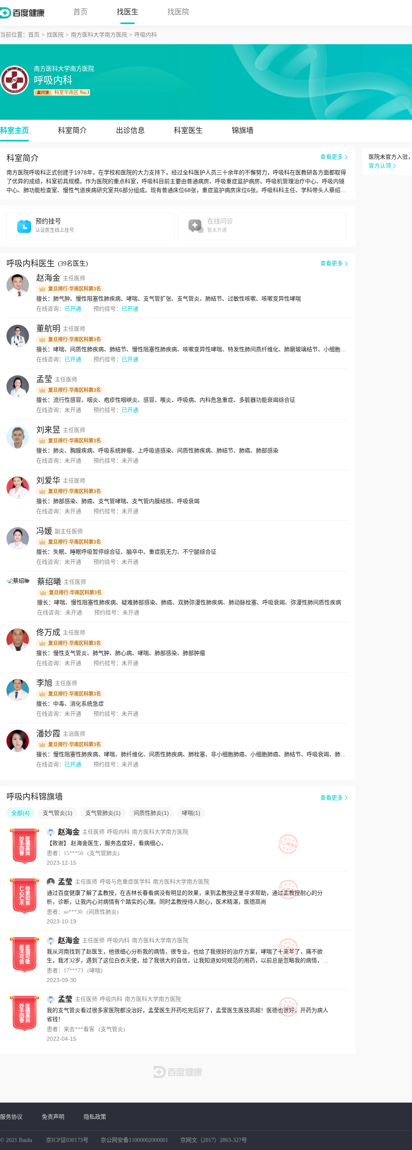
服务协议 (11, 1116)
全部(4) (20, 813)
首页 (80, 12)
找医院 (178, 12)
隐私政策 (95, 1116)
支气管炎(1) (57, 813)
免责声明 (53, 1116)
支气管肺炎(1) (103, 813)
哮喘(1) (191, 813)
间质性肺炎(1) (151, 813)
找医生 (127, 12)
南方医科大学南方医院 (99, 35)
